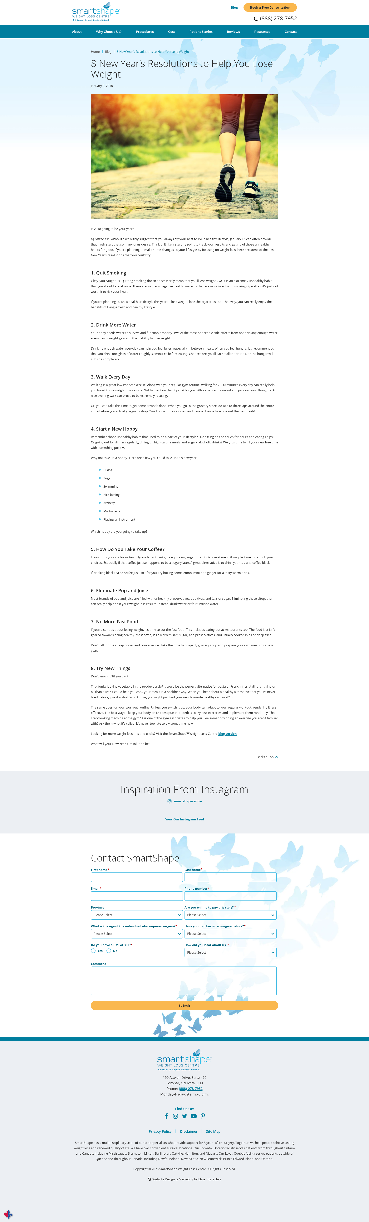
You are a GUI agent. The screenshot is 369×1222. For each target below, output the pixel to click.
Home (95, 52)
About (77, 31)
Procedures (145, 31)
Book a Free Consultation (270, 7)
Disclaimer (189, 1131)
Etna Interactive (209, 1179)
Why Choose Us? (109, 31)
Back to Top (265, 757)
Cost (171, 31)
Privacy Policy (160, 1131)
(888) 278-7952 (191, 1088)
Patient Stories (201, 31)
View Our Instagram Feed (184, 819)
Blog (234, 7)
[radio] (97, 951)
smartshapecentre (187, 801)
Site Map (213, 1131)
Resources (262, 31)
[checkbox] (137, 951)
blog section (227, 734)
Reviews (233, 31)
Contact (291, 31)
